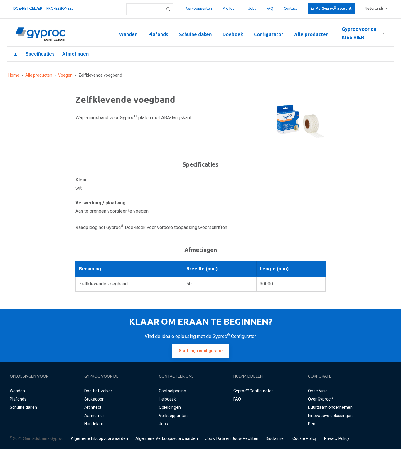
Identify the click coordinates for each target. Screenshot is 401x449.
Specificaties (40, 54)
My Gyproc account (333, 8)
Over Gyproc (320, 399)
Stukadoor (94, 399)
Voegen (65, 75)
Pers (312, 423)
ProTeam (230, 8)
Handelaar (93, 423)
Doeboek (233, 34)
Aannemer (94, 415)
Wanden (128, 34)
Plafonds (158, 34)
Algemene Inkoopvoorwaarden (99, 438)
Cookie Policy (304, 438)
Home (13, 75)
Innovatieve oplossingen (330, 415)
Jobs (252, 8)
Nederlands (374, 8)
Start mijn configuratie (201, 350)
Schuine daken (195, 34)
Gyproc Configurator (253, 391)
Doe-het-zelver (27, 8)
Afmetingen (75, 54)
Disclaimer (275, 438)
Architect (92, 407)
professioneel (59, 8)
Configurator (268, 34)
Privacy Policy (336, 438)
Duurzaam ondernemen (330, 407)
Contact (290, 8)
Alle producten (311, 34)
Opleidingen (170, 407)
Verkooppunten (199, 8)
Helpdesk (167, 399)
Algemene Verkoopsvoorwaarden (166, 438)
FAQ (270, 8)
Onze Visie (318, 391)
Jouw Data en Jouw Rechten (231, 438)
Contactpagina (172, 391)
